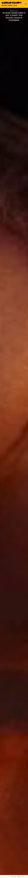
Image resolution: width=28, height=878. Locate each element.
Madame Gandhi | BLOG (9, 5)
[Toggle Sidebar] (25, 4)
